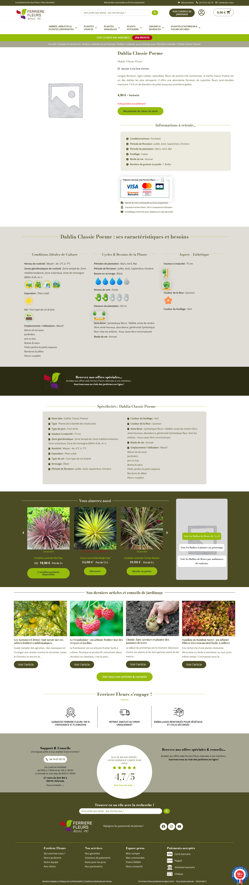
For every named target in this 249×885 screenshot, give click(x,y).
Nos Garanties (48, 2)
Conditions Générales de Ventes (97, 881)
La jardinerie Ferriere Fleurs (27, 2)
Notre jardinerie (52, 857)
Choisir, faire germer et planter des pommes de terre (147, 641)
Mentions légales (49, 881)
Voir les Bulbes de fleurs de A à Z (202, 536)
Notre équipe (51, 862)
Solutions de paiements (98, 857)
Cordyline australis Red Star (48, 558)
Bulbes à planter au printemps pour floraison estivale (147, 44)
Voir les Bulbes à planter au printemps (202, 547)
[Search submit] (155, 12)
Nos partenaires (93, 866)
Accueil (52, 44)
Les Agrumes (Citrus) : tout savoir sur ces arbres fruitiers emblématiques (38, 641)
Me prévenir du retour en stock (140, 111)
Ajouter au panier (141, 571)
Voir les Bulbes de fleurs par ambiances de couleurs (201, 561)
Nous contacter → (55, 785)
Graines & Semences (69, 44)
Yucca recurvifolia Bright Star (95, 558)
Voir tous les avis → (124, 785)
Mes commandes (135, 857)
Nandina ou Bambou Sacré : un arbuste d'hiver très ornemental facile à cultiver (206, 641)
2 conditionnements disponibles (48, 573)
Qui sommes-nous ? (55, 853)
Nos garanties (92, 853)
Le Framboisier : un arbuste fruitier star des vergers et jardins (96, 641)
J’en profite (142, 37)
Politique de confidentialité (70, 881)
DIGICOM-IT (201, 881)
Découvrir (95, 571)
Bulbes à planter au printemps (99, 44)
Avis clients (50, 866)
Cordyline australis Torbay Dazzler (142, 558)
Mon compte (133, 853)
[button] (23, 533)
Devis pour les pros (95, 862)
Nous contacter (134, 866)
